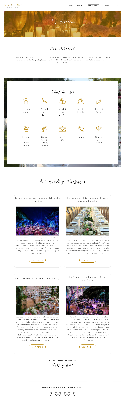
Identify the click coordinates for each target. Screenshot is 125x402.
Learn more (36, 260)
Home (57, 28)
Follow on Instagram (64, 374)
